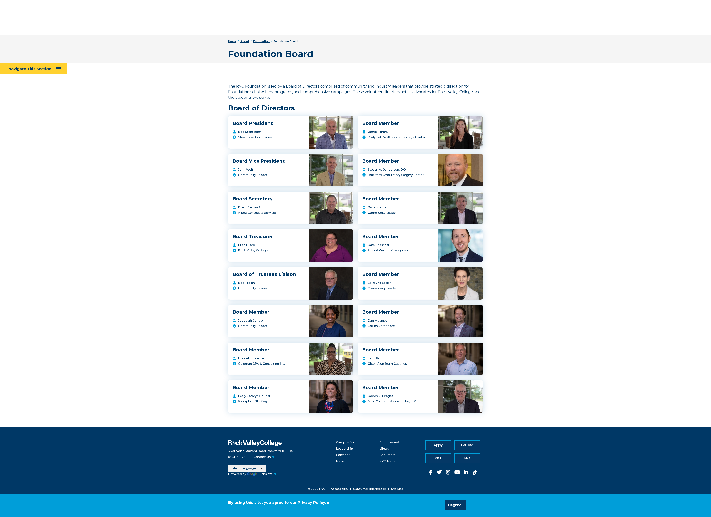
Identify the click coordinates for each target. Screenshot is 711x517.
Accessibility (339, 489)
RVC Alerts (387, 461)
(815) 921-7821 (238, 457)
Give (467, 458)
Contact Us (262, 457)
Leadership (344, 448)
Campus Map (346, 442)
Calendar (343, 455)
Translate (265, 474)
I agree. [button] (455, 505)
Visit (438, 458)
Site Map (397, 489)
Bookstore (387, 455)
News (340, 461)
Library (384, 448)
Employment (389, 442)
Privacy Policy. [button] (312, 502)
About (244, 41)
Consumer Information (369, 489)
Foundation (261, 41)
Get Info (467, 445)
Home (232, 41)
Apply (438, 445)
